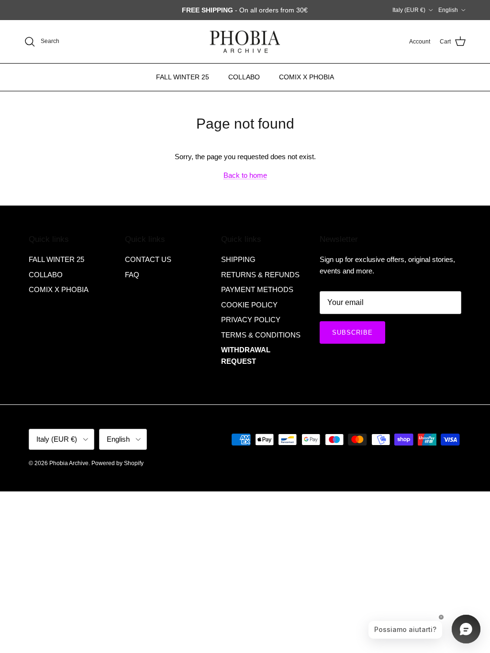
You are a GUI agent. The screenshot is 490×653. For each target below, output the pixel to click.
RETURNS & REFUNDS (260, 275)
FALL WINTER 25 (182, 77)
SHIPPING (238, 259)
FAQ (132, 275)
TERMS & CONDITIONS (261, 335)
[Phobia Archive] (245, 42)
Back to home (245, 175)
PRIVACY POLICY (250, 320)
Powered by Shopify (117, 463)
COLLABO (244, 77)
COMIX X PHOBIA (306, 77)
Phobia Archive (69, 463)
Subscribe (352, 332)
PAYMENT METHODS (257, 289)
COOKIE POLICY (249, 305)
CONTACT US (148, 259)
